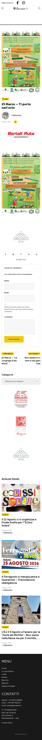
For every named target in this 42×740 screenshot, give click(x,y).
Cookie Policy (7, 723)
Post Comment (14, 339)
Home (4, 668)
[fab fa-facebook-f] (17, 3)
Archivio (5, 99)
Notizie (4, 677)
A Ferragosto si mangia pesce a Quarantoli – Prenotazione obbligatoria (20, 579)
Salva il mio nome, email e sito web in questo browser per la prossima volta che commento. (18, 309)
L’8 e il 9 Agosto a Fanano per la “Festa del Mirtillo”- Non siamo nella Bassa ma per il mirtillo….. (21, 635)
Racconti (5, 680)
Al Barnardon (16, 115)
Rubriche (5, 683)
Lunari (4, 674)
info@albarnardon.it (14, 705)
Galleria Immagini (8, 686)
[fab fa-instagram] (22, 3)
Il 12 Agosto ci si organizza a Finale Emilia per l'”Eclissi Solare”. (19, 522)
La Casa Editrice (8, 671)
